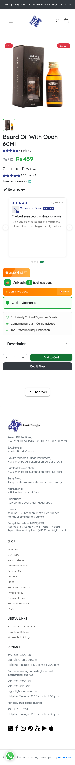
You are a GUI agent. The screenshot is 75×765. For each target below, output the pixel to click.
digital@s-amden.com (22, 659)
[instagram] (23, 728)
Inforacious (64, 757)
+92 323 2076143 (19, 709)
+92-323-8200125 (19, 655)
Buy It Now (37, 366)
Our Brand (14, 554)
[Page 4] (42, 262)
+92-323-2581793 (19, 686)
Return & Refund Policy (21, 603)
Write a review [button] (15, 189)
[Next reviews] (69, 227)
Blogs (11, 581)
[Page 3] (37, 262)
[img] (20, 203)
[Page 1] (32, 262)
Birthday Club (15, 571)
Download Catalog (18, 631)
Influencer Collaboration (22, 626)
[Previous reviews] (5, 227)
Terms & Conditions (19, 587)
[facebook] (17, 728)
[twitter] (10, 728)
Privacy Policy (15, 592)
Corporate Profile (18, 565)
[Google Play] (44, 728)
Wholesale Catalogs (19, 637)
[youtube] (37, 728)
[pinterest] (30, 728)
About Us (13, 549)
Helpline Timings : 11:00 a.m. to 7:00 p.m (33, 665)
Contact (12, 576)
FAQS (11, 608)
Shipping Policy (16, 598)
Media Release (16, 560)
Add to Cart (51, 357)
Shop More (41, 392)
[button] (11, 150)
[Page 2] (35, 262)
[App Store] (51, 728)
